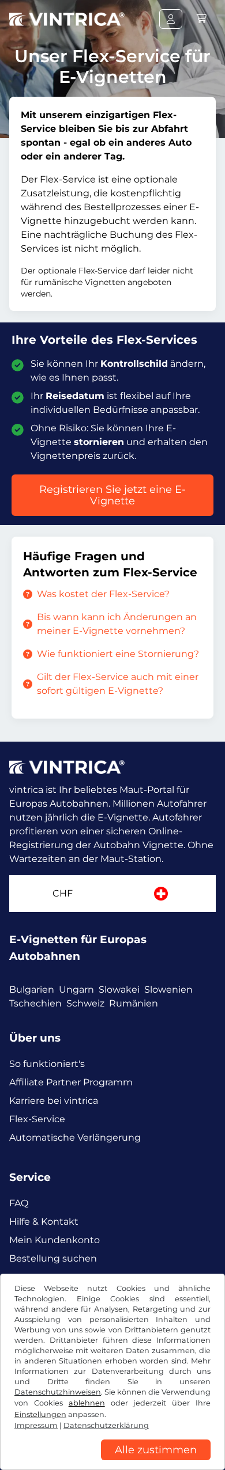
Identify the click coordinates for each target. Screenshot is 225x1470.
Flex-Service (37, 1119)
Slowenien (168, 989)
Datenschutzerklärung (106, 1425)
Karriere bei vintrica (53, 1100)
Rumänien (133, 1003)
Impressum (36, 1425)
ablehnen (87, 1403)
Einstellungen (40, 1414)
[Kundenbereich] (170, 19)
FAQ (18, 1203)
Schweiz (85, 1003)
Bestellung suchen (53, 1258)
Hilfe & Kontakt (43, 1221)
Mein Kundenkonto (54, 1240)
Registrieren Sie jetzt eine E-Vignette (112, 495)
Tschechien (35, 1003)
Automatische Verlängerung (75, 1137)
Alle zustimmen (156, 1450)
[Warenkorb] (201, 18)
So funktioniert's (47, 1063)
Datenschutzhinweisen (57, 1392)
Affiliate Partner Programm (71, 1082)
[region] (112, 1461)
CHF (62, 893)
